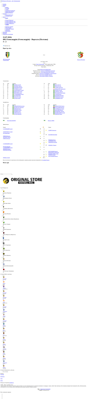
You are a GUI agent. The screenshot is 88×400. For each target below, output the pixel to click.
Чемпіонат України (9, 26)
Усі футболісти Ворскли (10, 10)
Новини (4, 5)
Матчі (4, 17)
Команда (4, 13)
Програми (5, 32)
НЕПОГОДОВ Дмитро (59, 106)
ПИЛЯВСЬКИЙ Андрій (60, 112)
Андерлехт (4, 348)
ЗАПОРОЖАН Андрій (19, 90)
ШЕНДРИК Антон (18, 92)
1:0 (3, 364)
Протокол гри (7, 45)
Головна (4, 4)
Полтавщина (7, 31)
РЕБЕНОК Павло (58, 114)
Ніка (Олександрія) (40, 64)
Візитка (6, 7)
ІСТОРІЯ (7, 8)
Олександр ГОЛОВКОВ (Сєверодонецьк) (47, 73)
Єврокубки (7, 29)
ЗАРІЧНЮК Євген (59, 98)
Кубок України (8, 27)
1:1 (3, 280)
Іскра (3, 334)
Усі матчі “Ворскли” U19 (10, 22)
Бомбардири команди (9, 11)
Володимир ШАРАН (11, 120)
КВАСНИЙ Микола (59, 110)
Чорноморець (5, 311)
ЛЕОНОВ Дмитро (18, 86)
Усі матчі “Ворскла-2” (9, 23)
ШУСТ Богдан (58, 84)
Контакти (5, 33)
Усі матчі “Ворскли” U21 (10, 21)
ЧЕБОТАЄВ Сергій (18, 91)
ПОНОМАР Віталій (18, 87)
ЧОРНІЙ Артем (17, 111)
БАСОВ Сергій (17, 98)
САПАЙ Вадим (58, 94)
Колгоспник (4, 278)
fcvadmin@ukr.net (45, 160)
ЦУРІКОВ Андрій (18, 88)
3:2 (3, 355)
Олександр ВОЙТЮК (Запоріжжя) (48, 70)
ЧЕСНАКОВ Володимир (60, 92)
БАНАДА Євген (17, 97)
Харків (4, 353)
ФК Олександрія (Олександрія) (6, 60)
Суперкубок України (9, 28)
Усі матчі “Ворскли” (9, 20)
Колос (4, 330)
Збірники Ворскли (9, 12)
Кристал (4, 325)
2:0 (3, 299)
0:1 (3, 336)
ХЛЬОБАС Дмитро (59, 91)
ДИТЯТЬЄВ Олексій (59, 97)
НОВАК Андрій (17, 84)
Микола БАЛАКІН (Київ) (45, 69)
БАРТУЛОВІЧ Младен (59, 107)
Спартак (4, 316)
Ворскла (4, 339)
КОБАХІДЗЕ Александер (60, 88)
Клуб (4, 6)
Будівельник (5, 320)
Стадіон (7, 9)
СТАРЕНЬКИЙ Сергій (19, 94)
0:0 (3, 289)
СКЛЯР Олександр (59, 87)
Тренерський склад (9, 14)
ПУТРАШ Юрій (17, 95)
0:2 (3, 345)
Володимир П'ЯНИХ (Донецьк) (46, 76)
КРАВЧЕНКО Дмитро (59, 111)
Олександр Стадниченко (8, 34)
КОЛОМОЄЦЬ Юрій (59, 95)
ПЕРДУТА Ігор (58, 86)
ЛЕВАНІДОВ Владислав (19, 106)
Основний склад (8, 15)
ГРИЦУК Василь (17, 112)
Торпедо (4, 283)
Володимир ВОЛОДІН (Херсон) (47, 72)
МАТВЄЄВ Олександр (19, 107)
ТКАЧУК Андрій (58, 90)
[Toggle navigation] (0, 2)
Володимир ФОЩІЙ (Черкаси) (46, 74)
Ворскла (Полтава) (81, 59)
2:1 (3, 308)
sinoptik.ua (12, 382)
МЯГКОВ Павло (17, 108)
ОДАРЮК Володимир (59, 108)
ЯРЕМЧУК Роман (17, 110)
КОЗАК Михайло (17, 114)
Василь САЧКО (51, 120)
